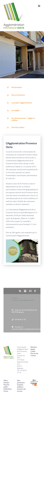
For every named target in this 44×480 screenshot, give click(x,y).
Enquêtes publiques (20, 386)
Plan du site (34, 353)
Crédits (33, 351)
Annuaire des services (21, 390)
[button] (22, 87)
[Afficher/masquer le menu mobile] (39, 6)
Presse (6, 391)
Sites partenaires (21, 382)
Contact (33, 355)
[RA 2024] (22, 240)
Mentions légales (34, 348)
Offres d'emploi (6, 382)
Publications (8, 389)
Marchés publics (6, 386)
